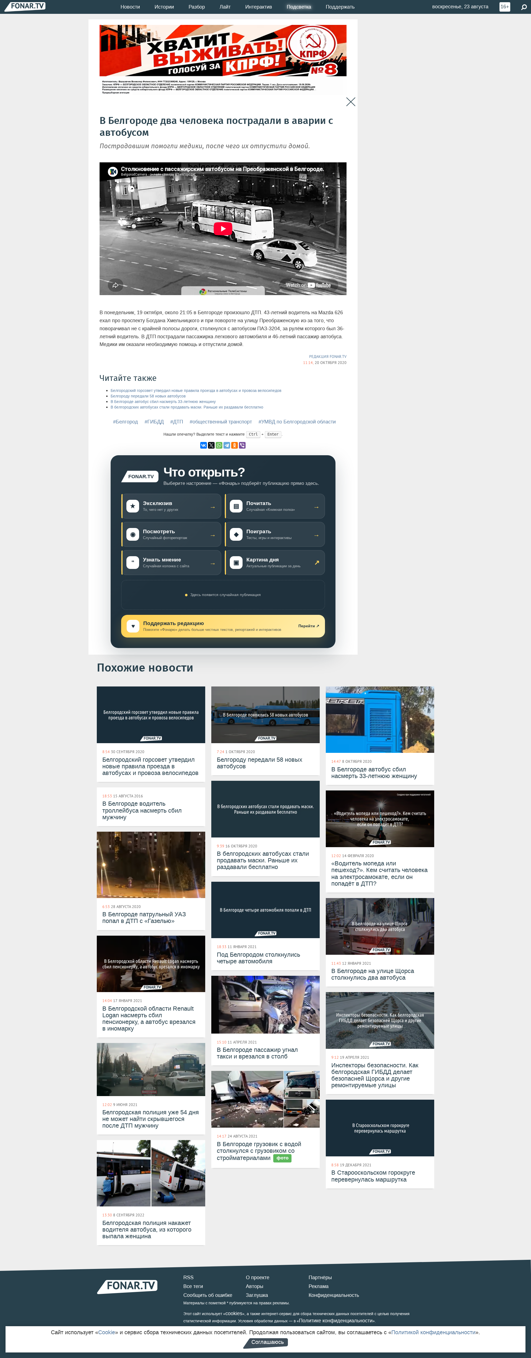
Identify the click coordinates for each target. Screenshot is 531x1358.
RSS (188, 1277)
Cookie (106, 1332)
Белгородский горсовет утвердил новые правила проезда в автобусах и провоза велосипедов (196, 390)
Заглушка (257, 1295)
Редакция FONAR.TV (328, 356)
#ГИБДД (154, 421)
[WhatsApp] (219, 445)
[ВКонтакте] (203, 445)
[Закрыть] (350, 101)
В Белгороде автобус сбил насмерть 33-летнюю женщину (163, 401)
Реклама (319, 1286)
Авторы (254, 1286)
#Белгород (125, 421)
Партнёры (320, 1277)
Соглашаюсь (267, 1342)
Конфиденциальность (334, 1295)
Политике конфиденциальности (336, 1320)
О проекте (257, 1277)
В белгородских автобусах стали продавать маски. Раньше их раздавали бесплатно (187, 407)
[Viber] (242, 445)
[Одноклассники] (234, 445)
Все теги (193, 1286)
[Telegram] (226, 445)
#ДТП (176, 421)
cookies (233, 1313)
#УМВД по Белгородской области (297, 421)
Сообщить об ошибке (207, 1295)
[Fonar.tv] (25, 6)
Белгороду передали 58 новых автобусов (148, 396)
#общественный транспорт (221, 421)
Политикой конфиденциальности (433, 1332)
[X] (211, 445)
